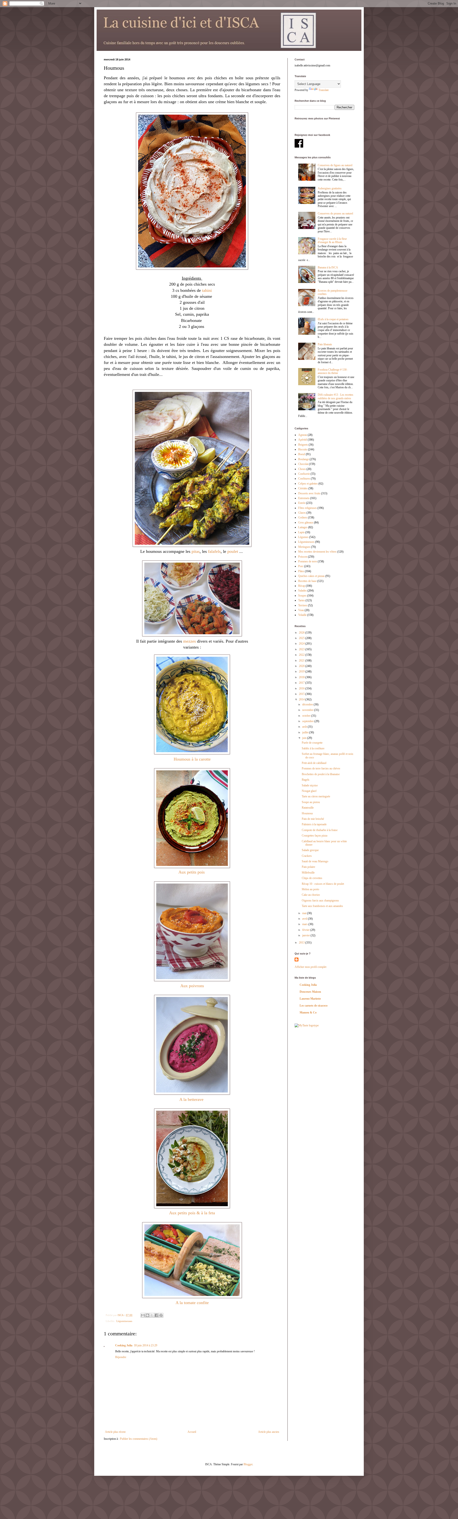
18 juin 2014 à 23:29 (145, 1345)
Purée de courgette (312, 742)
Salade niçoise (310, 785)
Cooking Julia (123, 1345)
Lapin (301, 532)
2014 (302, 699)
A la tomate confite (192, 1302)
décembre (308, 704)
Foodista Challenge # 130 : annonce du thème (333, 371)
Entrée (301, 503)
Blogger (248, 1464)
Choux (302, 469)
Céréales (303, 488)
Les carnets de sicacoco (314, 1005)
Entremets (303, 498)
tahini (207, 290)
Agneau (302, 435)
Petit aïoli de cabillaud (314, 763)
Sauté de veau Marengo (315, 861)
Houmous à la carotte (192, 759)
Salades (302, 590)
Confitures (304, 478)
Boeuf (301, 454)
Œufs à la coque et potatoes (333, 319)
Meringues (304, 547)
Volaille (302, 615)
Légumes (303, 537)
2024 (302, 643)
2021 (302, 660)
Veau (301, 610)
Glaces (302, 512)
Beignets (303, 444)
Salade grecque (310, 850)
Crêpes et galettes (308, 483)
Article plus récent (115, 1432)
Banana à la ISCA (328, 267)
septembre (308, 721)
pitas (196, 551)
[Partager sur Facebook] (156, 1315)
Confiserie (304, 473)
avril (305, 918)
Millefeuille (308, 872)
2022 (302, 654)
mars (305, 924)
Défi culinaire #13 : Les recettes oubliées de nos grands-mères (335, 396)
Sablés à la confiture (313, 748)
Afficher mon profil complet (310, 967)
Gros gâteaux (305, 522)
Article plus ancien (268, 1432)
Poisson (302, 556)
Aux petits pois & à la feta (192, 1212)
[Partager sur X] (152, 1315)
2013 (302, 942)
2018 (302, 677)
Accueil (191, 1432)
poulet (232, 551)
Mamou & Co (308, 1012)
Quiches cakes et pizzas (311, 576)
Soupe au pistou (311, 802)
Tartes (301, 600)
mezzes (189, 641)
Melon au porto (310, 889)
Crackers (307, 856)
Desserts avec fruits (309, 493)
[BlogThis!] (147, 1315)
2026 (302, 632)
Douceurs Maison (310, 991)
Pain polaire (308, 867)
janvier (306, 935)
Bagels (305, 779)
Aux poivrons (192, 985)
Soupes (302, 595)
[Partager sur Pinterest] (161, 1315)
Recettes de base (307, 581)
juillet (305, 732)
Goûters (302, 517)
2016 (302, 688)
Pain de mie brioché (313, 819)
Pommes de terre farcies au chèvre (321, 768)
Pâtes (301, 571)
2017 (302, 682)
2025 (302, 638)
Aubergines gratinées (330, 188)
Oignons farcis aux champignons (320, 900)
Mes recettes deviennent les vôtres (317, 551)
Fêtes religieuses (307, 508)
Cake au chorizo (311, 894)
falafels (214, 551)
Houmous (307, 813)
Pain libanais (325, 344)
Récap (301, 585)
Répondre (120, 1357)
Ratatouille (308, 807)
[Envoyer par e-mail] (143, 1315)
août (305, 726)
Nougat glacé (309, 791)
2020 (302, 666)
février (306, 930)
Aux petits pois (192, 872)
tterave (198, 1099)
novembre (308, 710)
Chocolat (303, 464)
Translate (323, 90)
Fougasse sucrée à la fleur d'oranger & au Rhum (332, 240)
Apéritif (302, 439)
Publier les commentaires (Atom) (138, 1438)
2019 (302, 671)
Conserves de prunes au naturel (335, 213)
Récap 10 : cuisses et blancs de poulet (323, 883)
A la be (185, 1099)
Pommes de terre (307, 561)
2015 (302, 694)
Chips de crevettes (312, 878)
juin (304, 738)
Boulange (303, 459)
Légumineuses (124, 1321)
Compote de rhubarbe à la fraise (320, 830)
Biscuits (302, 449)
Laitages (302, 527)
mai (304, 913)
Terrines (302, 605)
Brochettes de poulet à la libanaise (321, 774)
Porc (300, 566)
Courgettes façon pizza (314, 835)
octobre (306, 715)
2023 (302, 649)
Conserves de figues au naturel (335, 165)
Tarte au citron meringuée (316, 796)
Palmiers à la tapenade (314, 824)
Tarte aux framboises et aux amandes (322, 906)
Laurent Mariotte (310, 998)
